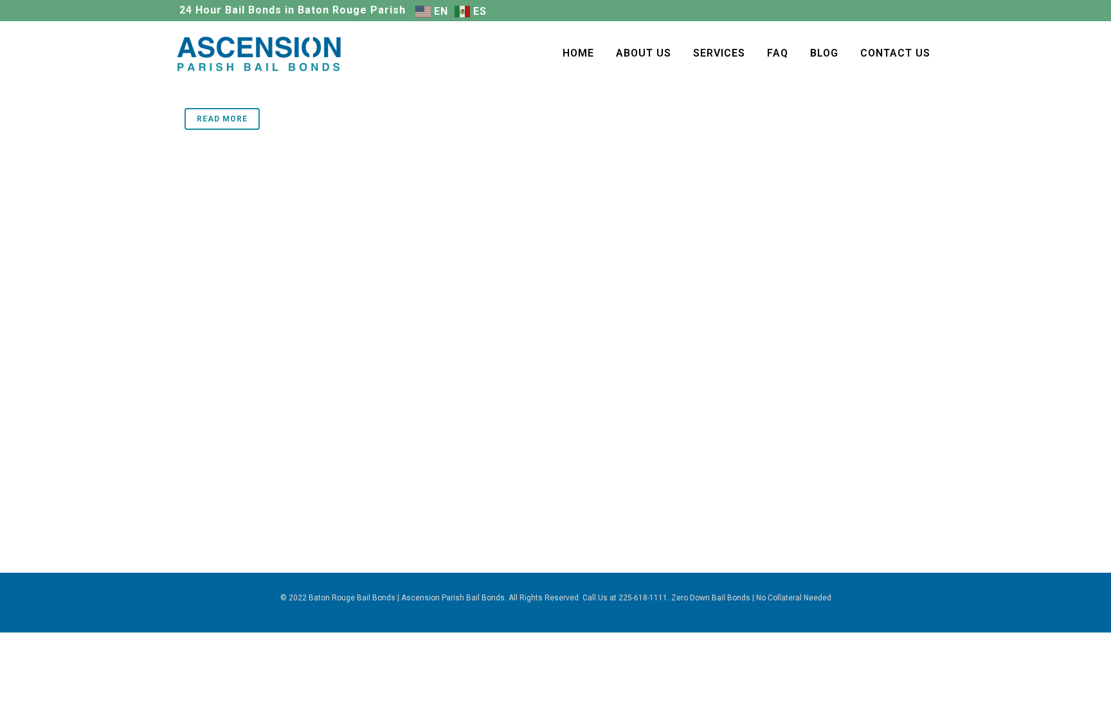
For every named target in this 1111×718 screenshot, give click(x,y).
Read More (222, 118)
